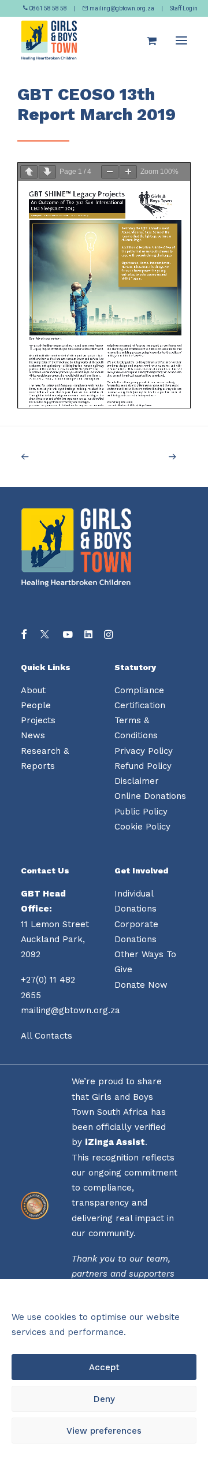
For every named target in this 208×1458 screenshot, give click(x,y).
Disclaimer (136, 781)
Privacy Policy (143, 751)
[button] (181, 40)
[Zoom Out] (109, 171)
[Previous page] (29, 171)
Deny (104, 1399)
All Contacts (46, 1036)
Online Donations (150, 796)
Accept (104, 1367)
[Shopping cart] (146, 40)
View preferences (104, 1431)
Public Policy (141, 811)
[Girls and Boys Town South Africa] (49, 40)
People (36, 705)
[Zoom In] (128, 171)
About (33, 690)
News (33, 735)
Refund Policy (143, 766)
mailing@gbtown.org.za (121, 8)
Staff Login (184, 8)
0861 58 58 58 (48, 8)
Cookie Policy (142, 826)
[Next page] (47, 171)
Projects (38, 720)
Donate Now (141, 985)
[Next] (154, 456)
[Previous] (54, 456)
